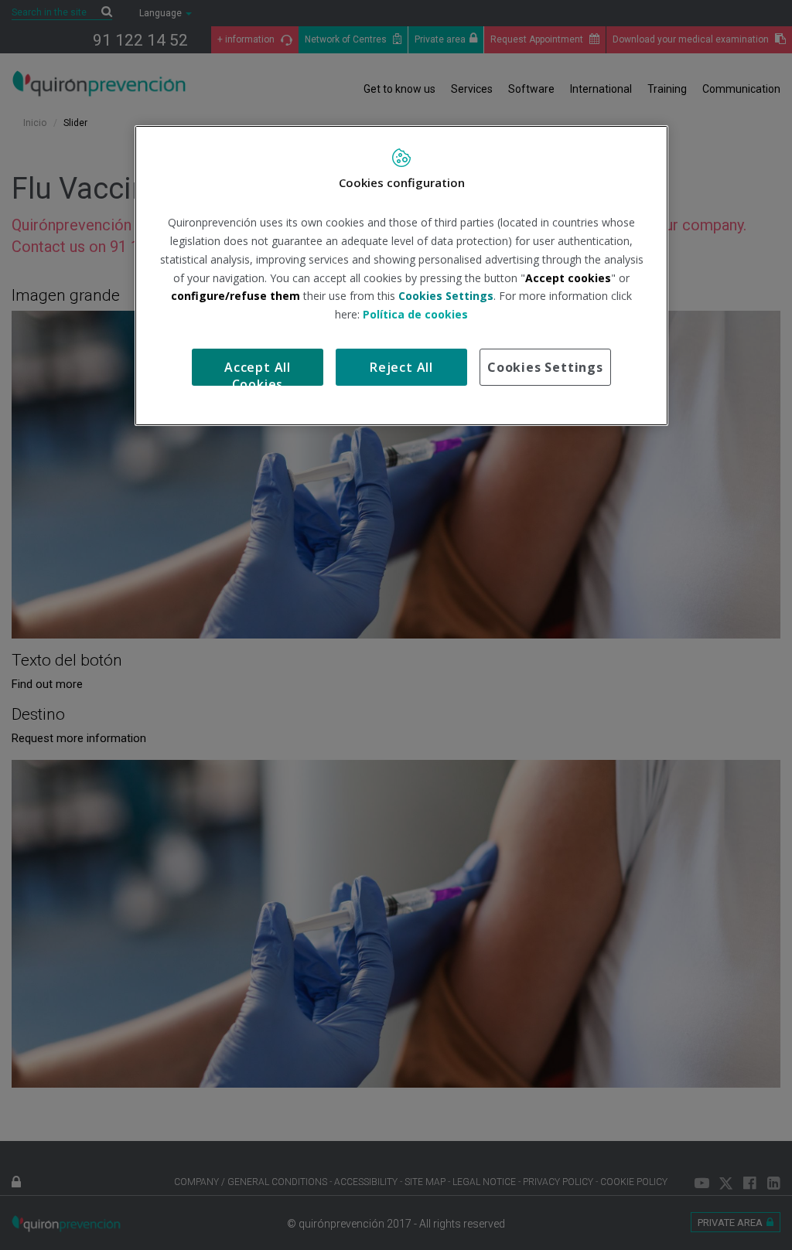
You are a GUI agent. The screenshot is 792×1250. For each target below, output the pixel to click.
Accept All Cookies (257, 372)
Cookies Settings (545, 367)
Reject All (401, 367)
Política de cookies (415, 314)
